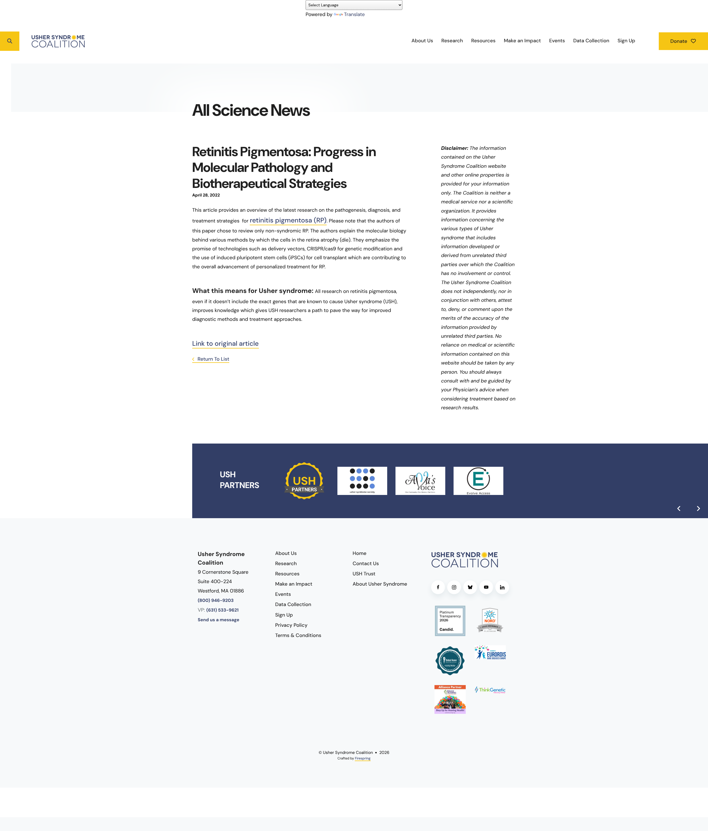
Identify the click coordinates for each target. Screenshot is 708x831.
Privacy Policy (291, 625)
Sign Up (626, 40)
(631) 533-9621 (222, 610)
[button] (9, 41)
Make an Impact (522, 40)
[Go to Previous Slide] (679, 508)
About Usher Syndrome (380, 584)
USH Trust (364, 573)
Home (359, 553)
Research (452, 40)
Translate (354, 14)
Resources (483, 40)
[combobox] (30, 41)
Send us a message (218, 620)
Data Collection (591, 40)
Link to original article (225, 343)
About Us (422, 40)
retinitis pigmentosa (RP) (288, 220)
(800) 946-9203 (216, 601)
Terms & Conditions (298, 635)
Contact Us (366, 563)
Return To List (212, 359)
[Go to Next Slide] (698, 508)
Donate (679, 41)
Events (557, 40)
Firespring (362, 758)
